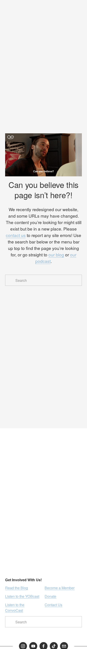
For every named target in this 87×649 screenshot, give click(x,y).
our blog (56, 254)
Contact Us (53, 604)
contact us (16, 235)
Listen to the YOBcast (22, 596)
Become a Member (60, 587)
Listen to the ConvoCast (14, 607)
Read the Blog (16, 587)
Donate (50, 596)
